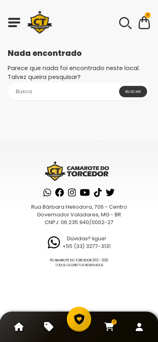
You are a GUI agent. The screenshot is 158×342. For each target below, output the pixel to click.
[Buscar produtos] (124, 22)
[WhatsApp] (47, 192)
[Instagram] (72, 192)
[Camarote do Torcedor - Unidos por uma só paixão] (39, 22)
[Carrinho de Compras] (144, 24)
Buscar (133, 91)
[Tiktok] (98, 192)
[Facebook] (59, 192)
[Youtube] (85, 192)
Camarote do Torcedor (72, 260)
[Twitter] (110, 192)
